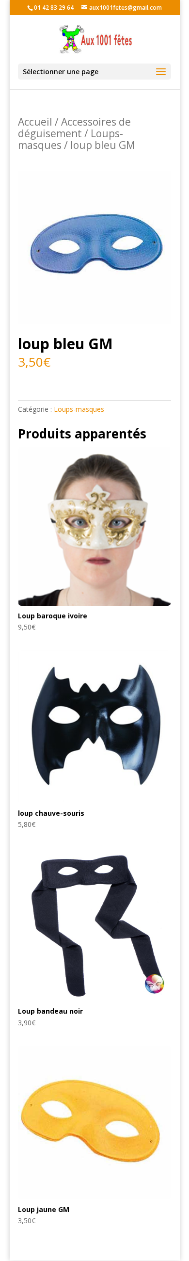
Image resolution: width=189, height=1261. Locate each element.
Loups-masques (79, 409)
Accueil (35, 122)
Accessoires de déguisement (74, 127)
